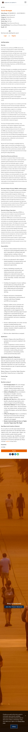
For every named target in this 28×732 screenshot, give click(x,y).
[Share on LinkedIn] (15, 454)
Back (4, 7)
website (8, 441)
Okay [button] (14, 726)
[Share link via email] (18, 454)
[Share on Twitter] (12, 454)
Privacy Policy (21, 721)
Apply (14, 451)
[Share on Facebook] (10, 454)
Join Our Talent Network (14, 607)
